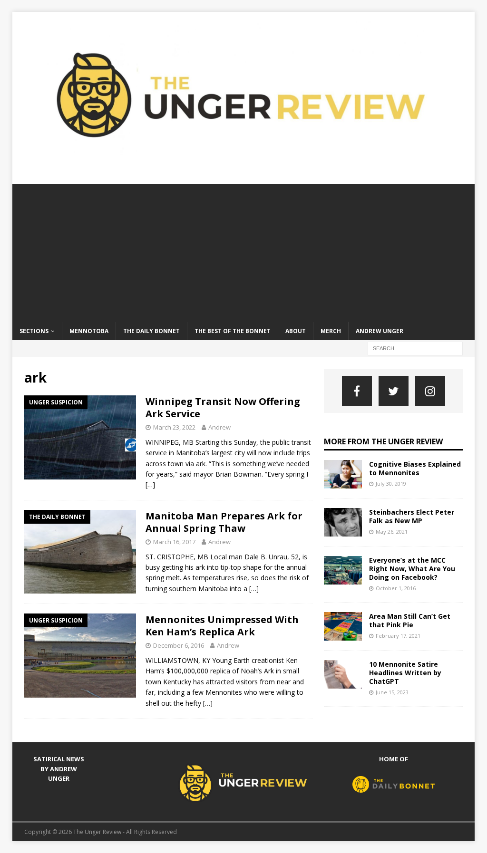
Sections (34, 331)
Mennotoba (88, 331)
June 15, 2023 (392, 692)
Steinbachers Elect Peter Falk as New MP (411, 516)
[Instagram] (430, 391)
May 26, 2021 (392, 531)
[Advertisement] (243, 250)
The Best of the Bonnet (233, 331)
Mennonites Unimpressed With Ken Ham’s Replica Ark (222, 625)
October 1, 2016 (396, 588)
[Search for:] (415, 347)
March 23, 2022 (174, 427)
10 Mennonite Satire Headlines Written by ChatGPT (405, 673)
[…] (150, 484)
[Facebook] (357, 391)
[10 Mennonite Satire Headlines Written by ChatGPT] (343, 674)
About (295, 331)
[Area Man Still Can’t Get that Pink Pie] (343, 626)
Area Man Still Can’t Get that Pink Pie (409, 620)
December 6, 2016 (178, 645)
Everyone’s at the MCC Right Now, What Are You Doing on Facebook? (412, 569)
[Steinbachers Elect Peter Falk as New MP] (343, 522)
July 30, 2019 (391, 483)
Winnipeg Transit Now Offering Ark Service (223, 407)
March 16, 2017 (174, 541)
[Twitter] (394, 391)
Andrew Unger (379, 331)
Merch (331, 331)
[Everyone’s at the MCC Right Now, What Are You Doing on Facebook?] (343, 570)
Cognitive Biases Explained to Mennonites (415, 468)
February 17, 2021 (398, 635)
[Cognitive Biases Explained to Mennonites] (343, 474)
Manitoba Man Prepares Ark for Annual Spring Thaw (224, 522)
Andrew (219, 427)
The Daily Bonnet (151, 331)
